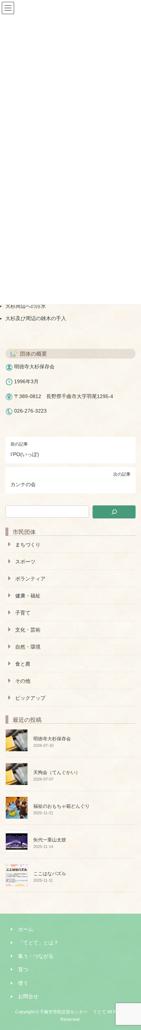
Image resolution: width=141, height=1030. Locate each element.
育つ (23, 969)
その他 (22, 681)
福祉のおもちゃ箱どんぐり (61, 806)
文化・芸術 (27, 630)
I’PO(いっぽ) (24, 454)
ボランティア (30, 579)
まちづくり (27, 544)
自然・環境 (27, 647)
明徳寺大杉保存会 (52, 738)
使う (23, 983)
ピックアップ (30, 698)
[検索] (114, 511)
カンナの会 (23, 484)
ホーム (25, 929)
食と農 (22, 664)
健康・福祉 (27, 596)
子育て (22, 613)
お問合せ (28, 996)
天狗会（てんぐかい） (56, 772)
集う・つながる (36, 956)
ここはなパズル (49, 873)
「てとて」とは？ (38, 943)
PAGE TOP (130, 992)
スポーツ (25, 561)
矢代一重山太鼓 (49, 840)
